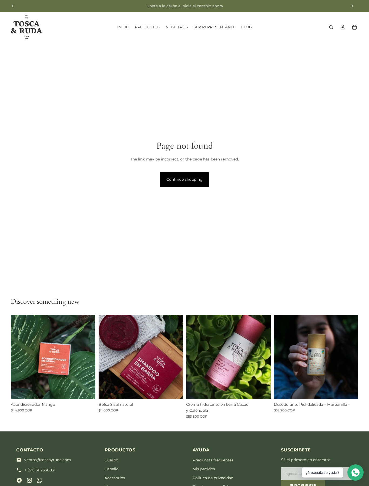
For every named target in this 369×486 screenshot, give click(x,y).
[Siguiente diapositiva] (352, 6)
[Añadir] (87, 391)
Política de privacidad (213, 477)
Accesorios (115, 477)
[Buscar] (331, 27)
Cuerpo (111, 460)
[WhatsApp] (39, 480)
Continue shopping (184, 179)
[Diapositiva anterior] (13, 6)
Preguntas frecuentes (213, 460)
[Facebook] (19, 480)
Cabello (112, 469)
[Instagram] (29, 480)
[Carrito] (354, 27)
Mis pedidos (204, 469)
